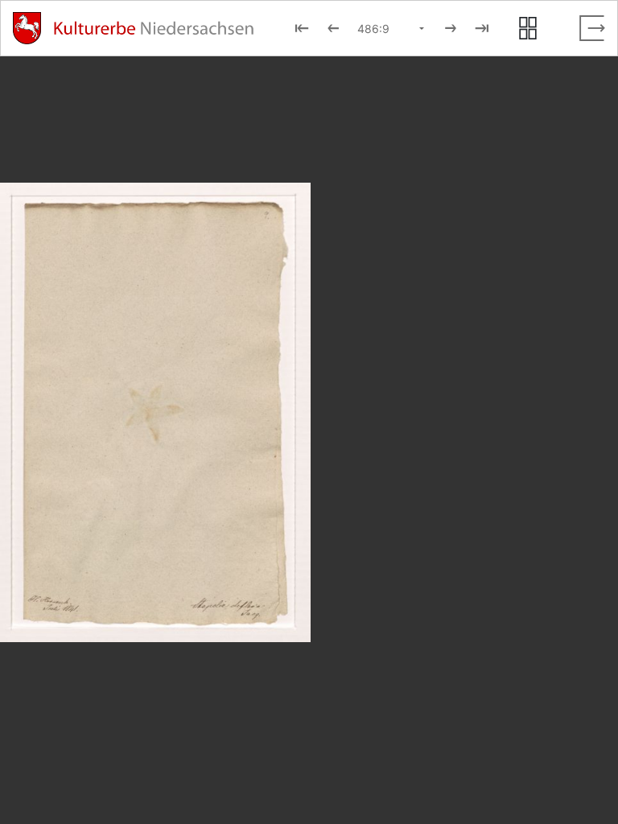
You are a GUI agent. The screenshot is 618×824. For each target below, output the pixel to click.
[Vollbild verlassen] (592, 28)
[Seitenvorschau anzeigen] (528, 28)
